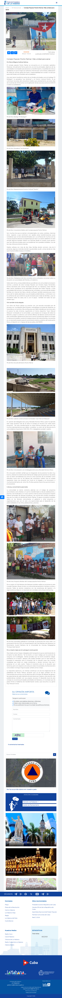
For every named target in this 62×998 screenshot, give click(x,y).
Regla (7, 915)
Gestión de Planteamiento (31, 805)
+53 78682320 (15, 983)
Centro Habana (10, 910)
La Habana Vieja (10, 912)
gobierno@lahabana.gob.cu (15, 985)
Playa (6, 904)
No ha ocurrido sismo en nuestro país (22, 789)
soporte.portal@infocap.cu (31, 989)
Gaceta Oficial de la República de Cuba (43, 908)
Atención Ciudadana (31, 794)
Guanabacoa (9, 921)
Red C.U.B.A (36, 917)
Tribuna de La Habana (12, 939)
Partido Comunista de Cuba (41, 914)
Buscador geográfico (21, 887)
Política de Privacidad (31, 992)
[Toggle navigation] (56, 3)
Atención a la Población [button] (30, 802)
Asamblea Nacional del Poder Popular (44, 912)
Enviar (15, 738)
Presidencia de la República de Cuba (44, 904)
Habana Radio (9, 945)
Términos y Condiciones (31, 990)
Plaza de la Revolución (12, 907)
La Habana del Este (11, 918)
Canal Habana (9, 937)
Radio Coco (8, 934)
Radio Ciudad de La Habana (14, 942)
